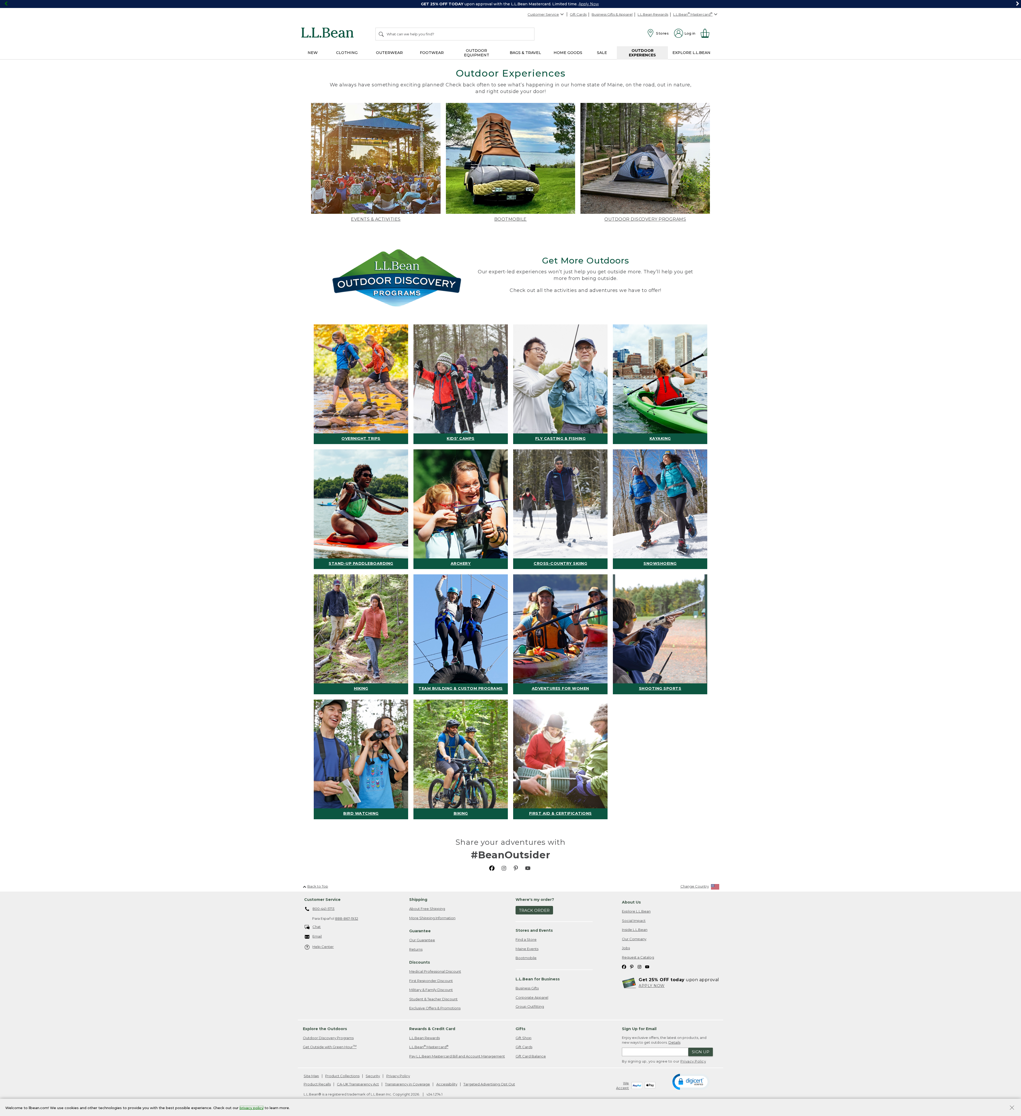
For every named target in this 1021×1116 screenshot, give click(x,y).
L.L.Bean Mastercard (428, 1046)
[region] (510, 4)
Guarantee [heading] (420, 931)
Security (373, 1076)
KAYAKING (660, 438)
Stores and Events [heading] (534, 930)
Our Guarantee (422, 940)
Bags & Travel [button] (525, 52)
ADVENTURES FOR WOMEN (560, 688)
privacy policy (251, 1107)
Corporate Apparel (532, 997)
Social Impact (634, 920)
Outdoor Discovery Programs (328, 1038)
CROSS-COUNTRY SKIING (560, 563)
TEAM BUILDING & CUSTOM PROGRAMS (461, 688)
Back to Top (317, 886)
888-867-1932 (346, 918)
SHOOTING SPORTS (660, 688)
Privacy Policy (693, 1061)
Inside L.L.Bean (634, 929)
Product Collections (342, 1076)
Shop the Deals (603, 4)
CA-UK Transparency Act (358, 1084)
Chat (316, 927)
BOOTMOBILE (510, 219)
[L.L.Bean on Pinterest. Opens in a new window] (515, 868)
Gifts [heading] (520, 1028)
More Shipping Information (432, 918)
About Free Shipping (427, 908)
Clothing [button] (347, 52)
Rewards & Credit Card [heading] (432, 1028)
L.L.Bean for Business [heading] (538, 979)
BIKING (461, 813)
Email (317, 936)
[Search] (381, 34)
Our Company (634, 939)
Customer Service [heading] (322, 899)
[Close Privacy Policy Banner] (1012, 1108)
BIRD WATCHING (361, 813)
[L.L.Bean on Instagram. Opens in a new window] (504, 868)
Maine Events (527, 949)
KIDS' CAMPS (461, 438)
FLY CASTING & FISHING (560, 438)
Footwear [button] (432, 52)
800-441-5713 (323, 908)
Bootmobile (526, 958)
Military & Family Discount (431, 990)
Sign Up (700, 1051)
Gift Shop (524, 1038)
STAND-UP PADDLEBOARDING (361, 563)
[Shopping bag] (707, 33)
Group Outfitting (530, 1006)
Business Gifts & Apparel (612, 14)
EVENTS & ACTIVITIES (376, 219)
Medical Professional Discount (435, 971)
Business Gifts (527, 988)
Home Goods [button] (568, 52)
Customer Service (543, 14)
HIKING (361, 688)
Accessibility (446, 1084)
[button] (691, 1081)
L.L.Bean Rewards (653, 14)
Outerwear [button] (389, 52)
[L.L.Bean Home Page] (329, 33)
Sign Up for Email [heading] (639, 1028)
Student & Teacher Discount (433, 999)
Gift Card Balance (531, 1056)
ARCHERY (461, 563)
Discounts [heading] (419, 962)
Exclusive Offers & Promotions (435, 1008)
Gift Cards (578, 14)
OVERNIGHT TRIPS (360, 438)
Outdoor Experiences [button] (642, 52)
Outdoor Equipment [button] (476, 52)
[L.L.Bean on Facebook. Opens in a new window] (492, 868)
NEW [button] (313, 52)
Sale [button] (602, 52)
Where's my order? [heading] (535, 899)
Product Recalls (317, 1084)
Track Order (534, 910)
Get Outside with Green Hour (330, 1046)
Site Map (311, 1076)
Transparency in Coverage (407, 1084)
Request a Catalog (638, 957)
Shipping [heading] (418, 899)
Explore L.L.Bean (636, 911)
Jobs (626, 948)
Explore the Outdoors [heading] (325, 1028)
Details (674, 1042)
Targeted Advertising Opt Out (489, 1084)
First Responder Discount (431, 981)
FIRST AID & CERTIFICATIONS (560, 813)
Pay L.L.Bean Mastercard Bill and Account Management (457, 1056)
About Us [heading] (631, 902)
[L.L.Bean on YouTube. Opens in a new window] (527, 868)
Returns (415, 949)
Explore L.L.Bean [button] (691, 52)
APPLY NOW (652, 985)
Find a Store (526, 939)
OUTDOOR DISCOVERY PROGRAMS (645, 219)
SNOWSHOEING (660, 563)
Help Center (323, 946)
